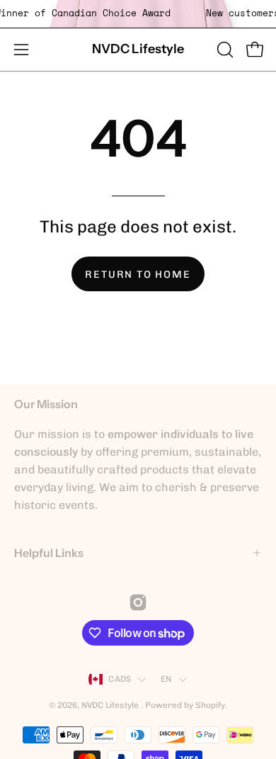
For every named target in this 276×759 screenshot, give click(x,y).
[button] (224, 50)
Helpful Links (49, 553)
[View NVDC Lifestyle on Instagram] (138, 602)
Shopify (210, 705)
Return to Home (137, 274)
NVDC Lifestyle (138, 49)
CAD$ (119, 679)
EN (166, 679)
